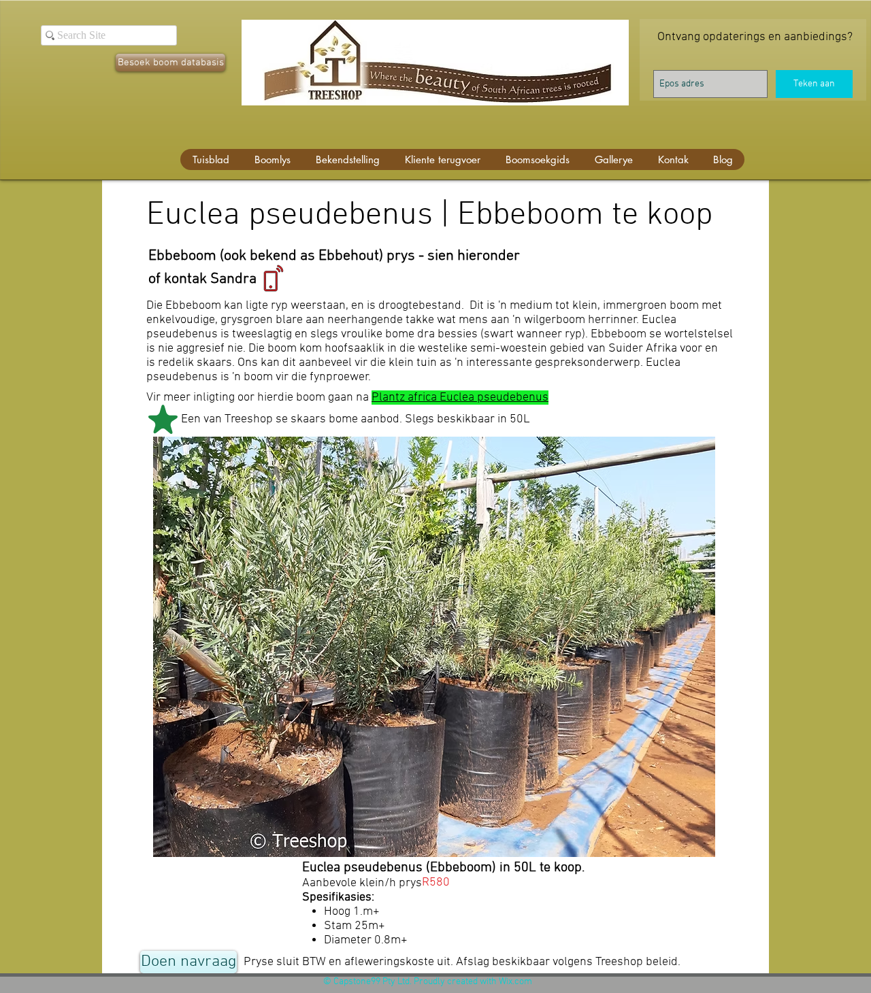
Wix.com (515, 982)
